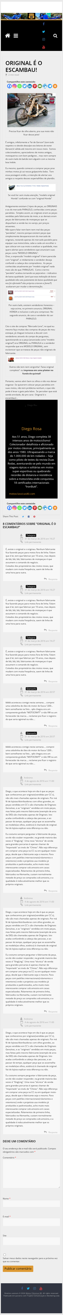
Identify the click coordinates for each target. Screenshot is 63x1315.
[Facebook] (9, 86)
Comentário (9, 1157)
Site (4, 1235)
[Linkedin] (29, 86)
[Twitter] (24, 86)
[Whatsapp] (19, 86)
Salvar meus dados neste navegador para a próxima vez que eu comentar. (30, 1260)
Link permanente (33, 542)
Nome (6, 1198)
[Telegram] (50, 86)
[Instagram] (14, 86)
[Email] (40, 86)
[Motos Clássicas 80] (31, 14)
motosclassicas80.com (22, 493)
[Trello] (45, 86)
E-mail (7, 1216)
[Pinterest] (35, 86)
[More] (55, 86)
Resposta (52, 579)
